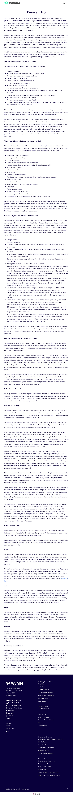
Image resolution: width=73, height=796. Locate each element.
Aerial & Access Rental (44, 766)
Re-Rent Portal (42, 745)
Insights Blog (42, 714)
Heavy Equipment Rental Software (48, 772)
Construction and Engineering (46, 761)
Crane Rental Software (44, 764)
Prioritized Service (43, 689)
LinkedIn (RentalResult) (15, 703)
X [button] (71, 2)
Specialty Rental (43, 769)
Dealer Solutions (43, 706)
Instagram (11, 713)
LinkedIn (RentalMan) (14, 700)
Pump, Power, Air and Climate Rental (49, 775)
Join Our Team (10, 728)
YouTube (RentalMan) (14, 705)
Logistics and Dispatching (46, 692)
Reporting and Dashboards (46, 695)
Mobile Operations (43, 687)
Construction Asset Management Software (50, 739)
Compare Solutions (43, 717)
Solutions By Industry (44, 759)
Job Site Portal (42, 742)
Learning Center (42, 725)
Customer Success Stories (46, 720)
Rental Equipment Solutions (46, 682)
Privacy (21, 789)
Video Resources (43, 723)
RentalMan (41, 684)
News (7, 731)
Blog (9, 718)
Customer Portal (43, 698)
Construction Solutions (45, 737)
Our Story (8, 725)
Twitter (10, 715)
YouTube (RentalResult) (15, 708)
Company (8, 723)
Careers (26, 789)
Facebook (11, 710)
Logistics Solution (43, 708)
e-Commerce (42, 701)
